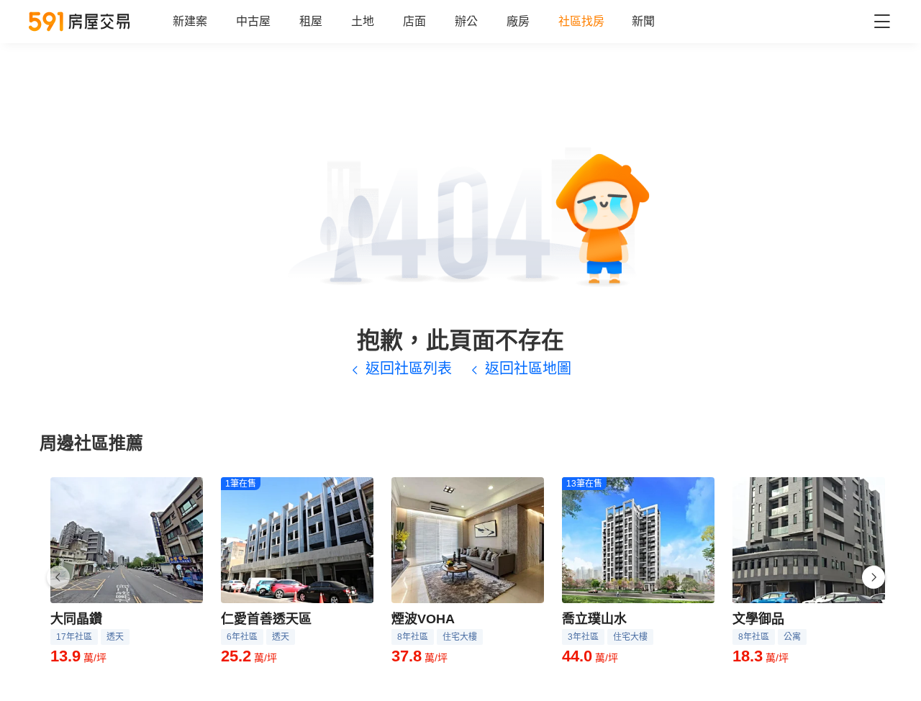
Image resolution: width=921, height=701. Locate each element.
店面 (414, 21)
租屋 (310, 21)
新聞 (643, 21)
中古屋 (253, 21)
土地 (362, 21)
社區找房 (581, 21)
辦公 (466, 21)
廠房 (518, 21)
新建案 (190, 21)
